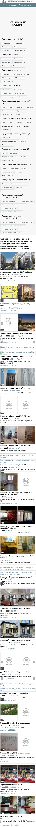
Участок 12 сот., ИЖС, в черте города (15, 753)
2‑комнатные (18, 43)
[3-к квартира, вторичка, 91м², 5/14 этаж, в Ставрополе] (9, 331)
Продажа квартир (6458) (12, 39)
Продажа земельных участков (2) (16, 134)
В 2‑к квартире (6, 78)
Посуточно (5, 66)
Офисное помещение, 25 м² (11, 816)
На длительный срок (20, 62)
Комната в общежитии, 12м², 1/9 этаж (15, 388)
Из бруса (18, 114)
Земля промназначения (9, 141)
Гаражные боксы (7, 172)
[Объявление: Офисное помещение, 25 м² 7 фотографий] (17, 814)
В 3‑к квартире (19, 78)
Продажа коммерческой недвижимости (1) (12, 196)
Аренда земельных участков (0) (15, 149)
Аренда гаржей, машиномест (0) (16, 180)
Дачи (10, 107)
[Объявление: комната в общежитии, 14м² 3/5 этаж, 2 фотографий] (17, 414)
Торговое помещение (26, 201)
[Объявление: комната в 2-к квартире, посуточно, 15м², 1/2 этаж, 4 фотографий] (17, 554)
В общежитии (6, 74)
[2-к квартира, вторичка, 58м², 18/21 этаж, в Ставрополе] (9, 270)
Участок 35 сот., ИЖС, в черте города (15, 723)
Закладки (14, 5)
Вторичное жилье (19, 47)
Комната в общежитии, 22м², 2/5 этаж (15, 465)
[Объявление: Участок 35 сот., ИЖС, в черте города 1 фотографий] (17, 721)
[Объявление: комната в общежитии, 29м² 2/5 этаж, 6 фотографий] (17, 443)
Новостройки (6, 50)
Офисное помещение (8, 201)
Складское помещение (9, 208)
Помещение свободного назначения (13, 205)
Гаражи (4, 168)
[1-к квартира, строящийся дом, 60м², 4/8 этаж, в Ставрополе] (9, 302)
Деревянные (20, 111)
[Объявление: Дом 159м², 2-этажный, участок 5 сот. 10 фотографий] (9, 638)
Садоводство (13, 138)
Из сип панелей (7, 114)
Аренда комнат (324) (11, 86)
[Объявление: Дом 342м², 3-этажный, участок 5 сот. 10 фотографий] (9, 606)
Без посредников (19, 50)
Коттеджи (19, 107)
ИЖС (3, 138)
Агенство (23, 141)
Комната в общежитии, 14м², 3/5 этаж (15, 416)
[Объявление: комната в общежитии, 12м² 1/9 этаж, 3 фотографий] (17, 386)
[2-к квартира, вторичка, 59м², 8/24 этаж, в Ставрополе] (18, 349)
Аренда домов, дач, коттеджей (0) (16, 119)
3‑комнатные (6, 47)
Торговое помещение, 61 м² (11, 785)
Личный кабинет (27, 5)
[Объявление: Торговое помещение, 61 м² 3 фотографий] (17, 782)
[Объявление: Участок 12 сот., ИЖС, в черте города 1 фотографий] (17, 751)
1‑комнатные (6, 43)
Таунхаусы (30, 107)
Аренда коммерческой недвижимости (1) (12, 217)
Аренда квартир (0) (10, 55)
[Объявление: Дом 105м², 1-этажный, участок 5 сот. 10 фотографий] (9, 670)
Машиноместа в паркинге (18, 168)
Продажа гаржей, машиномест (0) (16, 164)
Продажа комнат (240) (11, 70)
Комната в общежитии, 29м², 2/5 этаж (15, 446)
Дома (3, 107)
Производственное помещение (12, 212)
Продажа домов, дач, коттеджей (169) (16, 102)
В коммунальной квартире (22, 74)
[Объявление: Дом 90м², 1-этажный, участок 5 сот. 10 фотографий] (18, 686)
